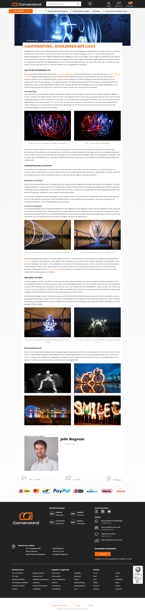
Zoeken (77, 3)
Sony (94, 579)
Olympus (96, 589)
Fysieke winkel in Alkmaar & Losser (116, 11)
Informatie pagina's (38, 436)
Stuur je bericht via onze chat (111, 540)
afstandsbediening (55, 269)
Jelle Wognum (72, 439)
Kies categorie (19, 11)
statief (52, 102)
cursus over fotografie (64, 74)
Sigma (117, 583)
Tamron (117, 586)
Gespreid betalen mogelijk (80, 11)
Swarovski (118, 589)
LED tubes (27, 261)
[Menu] (141, 567)
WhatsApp (96, 11)
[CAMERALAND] (26, 3)
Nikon (95, 576)
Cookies (90, 605)
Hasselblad (118, 579)
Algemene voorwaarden (59, 605)
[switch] (138, 581)
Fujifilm (95, 583)
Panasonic (96, 586)
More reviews (70, 444)
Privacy (77, 605)
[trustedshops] (88, 6)
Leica (117, 576)
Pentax (117, 573)
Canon (95, 573)
